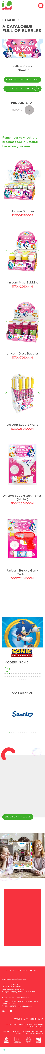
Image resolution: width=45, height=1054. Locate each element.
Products (20, 103)
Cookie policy (36, 1019)
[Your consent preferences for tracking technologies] (4, 1050)
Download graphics (20, 89)
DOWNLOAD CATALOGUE (20, 825)
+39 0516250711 (10, 1006)
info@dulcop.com (25, 1006)
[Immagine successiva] (39, 180)
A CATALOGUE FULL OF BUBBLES (21, 29)
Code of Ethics (13, 970)
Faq (25, 970)
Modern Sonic (17, 662)
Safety (33, 970)
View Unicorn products (22, 80)
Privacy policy (21, 1019)
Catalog (32, 142)
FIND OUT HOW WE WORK (21, 915)
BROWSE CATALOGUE (18, 817)
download (22, 221)
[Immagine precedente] (6, 180)
